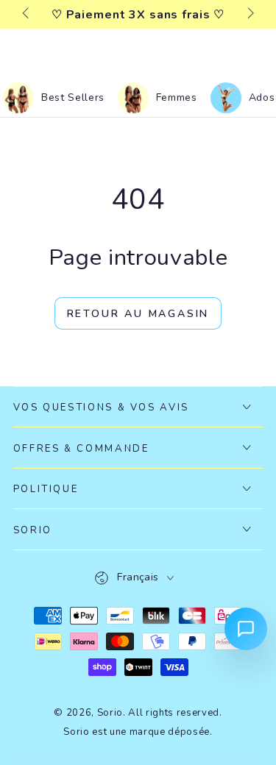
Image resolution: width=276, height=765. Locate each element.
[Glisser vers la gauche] (26, 14)
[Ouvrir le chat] (245, 629)
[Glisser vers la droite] (249, 14)
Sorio (110, 712)
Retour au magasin (138, 314)
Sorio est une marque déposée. (137, 732)
